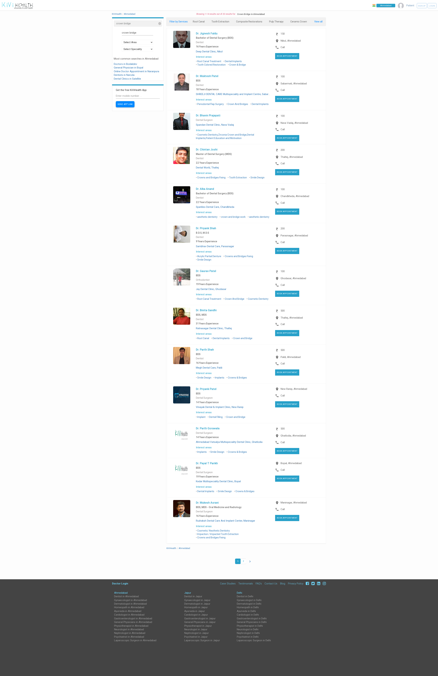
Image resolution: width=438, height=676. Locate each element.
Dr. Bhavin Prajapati (208, 115)
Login (432, 6)
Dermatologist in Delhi (249, 603)
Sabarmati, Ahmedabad (294, 83)
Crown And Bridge (234, 299)
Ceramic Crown (298, 21)
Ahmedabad (121, 592)
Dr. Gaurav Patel (206, 271)
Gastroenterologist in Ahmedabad (133, 618)
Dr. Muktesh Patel (207, 76)
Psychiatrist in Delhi (248, 636)
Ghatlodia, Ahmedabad (293, 435)
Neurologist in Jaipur (195, 629)
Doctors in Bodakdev (125, 64)
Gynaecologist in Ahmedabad (130, 600)
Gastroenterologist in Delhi (252, 618)
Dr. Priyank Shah (206, 228)
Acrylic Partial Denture (209, 256)
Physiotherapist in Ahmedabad (131, 625)
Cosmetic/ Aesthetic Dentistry (213, 530)
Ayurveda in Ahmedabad (127, 611)
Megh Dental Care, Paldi (209, 367)
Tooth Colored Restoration (211, 64)
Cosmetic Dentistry (258, 299)
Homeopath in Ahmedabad (129, 607)
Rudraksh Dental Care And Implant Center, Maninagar (225, 520)
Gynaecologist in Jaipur (197, 600)
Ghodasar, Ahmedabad (293, 278)
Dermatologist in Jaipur (197, 603)
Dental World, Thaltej (207, 167)
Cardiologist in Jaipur (196, 614)
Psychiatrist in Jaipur (196, 636)
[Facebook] (307, 583)
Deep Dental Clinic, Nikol (209, 51)
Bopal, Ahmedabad (291, 463)
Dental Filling (216, 417)
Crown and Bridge (242, 338)
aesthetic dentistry (207, 217)
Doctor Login (120, 583)
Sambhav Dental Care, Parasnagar (215, 246)
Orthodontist (203, 280)
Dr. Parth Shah (205, 349)
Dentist (200, 42)
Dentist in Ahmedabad (126, 596)
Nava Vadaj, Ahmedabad (294, 122)
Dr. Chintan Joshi (206, 149)
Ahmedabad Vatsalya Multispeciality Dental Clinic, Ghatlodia (229, 442)
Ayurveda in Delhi (246, 611)
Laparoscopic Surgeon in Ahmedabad (135, 640)
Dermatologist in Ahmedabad (130, 603)
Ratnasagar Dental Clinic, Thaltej (214, 328)
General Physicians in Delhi (252, 622)
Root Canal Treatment (209, 61)
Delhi (239, 592)
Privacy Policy (295, 583)
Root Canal (199, 21)
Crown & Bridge (237, 64)
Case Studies (228, 583)
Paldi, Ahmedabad (291, 357)
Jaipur (187, 592)
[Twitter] (312, 583)
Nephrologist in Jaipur (196, 633)
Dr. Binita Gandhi (206, 310)
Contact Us (271, 583)
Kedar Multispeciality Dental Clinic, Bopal (218, 481)
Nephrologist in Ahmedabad (129, 633)
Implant (201, 417)
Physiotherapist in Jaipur (198, 625)
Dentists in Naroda (124, 75)
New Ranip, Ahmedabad (294, 388)
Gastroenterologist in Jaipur (200, 618)
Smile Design (257, 177)
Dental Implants (233, 61)
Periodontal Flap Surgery (210, 104)
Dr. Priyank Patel (206, 389)
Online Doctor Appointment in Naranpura (136, 71)
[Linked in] (318, 583)
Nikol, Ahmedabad (291, 40)
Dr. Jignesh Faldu (206, 33)
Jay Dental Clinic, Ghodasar (211, 289)
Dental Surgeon (204, 120)
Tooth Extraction (220, 21)
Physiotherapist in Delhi (250, 625)
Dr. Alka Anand (205, 189)
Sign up (422, 6)
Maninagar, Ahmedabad (294, 502)
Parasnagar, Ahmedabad (294, 235)
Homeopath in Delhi (248, 607)
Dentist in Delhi (245, 596)
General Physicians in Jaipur (200, 622)
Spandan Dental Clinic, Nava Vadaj (215, 124)
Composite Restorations (249, 21)
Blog (282, 583)
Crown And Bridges (237, 104)
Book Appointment (287, 56)
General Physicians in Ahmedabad (133, 622)
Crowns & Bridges (237, 377)
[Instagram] (323, 583)
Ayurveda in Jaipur (194, 611)
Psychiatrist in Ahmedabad (129, 636)
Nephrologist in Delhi (248, 633)
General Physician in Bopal (128, 67)
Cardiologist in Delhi (248, 614)
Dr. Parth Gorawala (208, 428)
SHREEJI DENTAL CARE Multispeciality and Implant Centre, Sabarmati (234, 94)
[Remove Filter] (159, 24)
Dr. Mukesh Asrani (207, 502)
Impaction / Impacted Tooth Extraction (218, 534)
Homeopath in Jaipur (196, 607)
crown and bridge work (233, 217)
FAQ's (259, 583)
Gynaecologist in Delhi (249, 600)
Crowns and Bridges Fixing (211, 177)
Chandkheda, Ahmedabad (295, 196)
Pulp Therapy (276, 21)
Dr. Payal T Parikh (207, 463)
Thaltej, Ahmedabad (292, 157)
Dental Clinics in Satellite (127, 78)
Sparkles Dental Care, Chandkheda (215, 207)
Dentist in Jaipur (193, 596)
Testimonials (245, 583)
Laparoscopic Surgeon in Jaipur (202, 640)
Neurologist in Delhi (247, 629)
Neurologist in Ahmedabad (129, 629)
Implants (219, 377)
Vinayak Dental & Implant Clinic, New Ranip (219, 407)
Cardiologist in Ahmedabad (129, 614)
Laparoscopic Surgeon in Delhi (254, 640)
